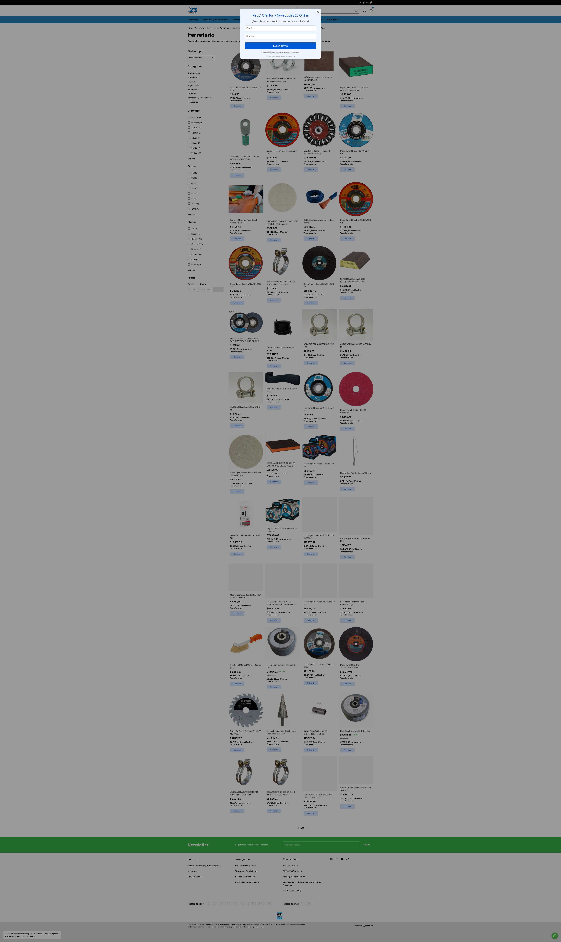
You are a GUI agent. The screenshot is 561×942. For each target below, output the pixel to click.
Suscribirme (280, 45)
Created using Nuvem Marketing (280, 56)
